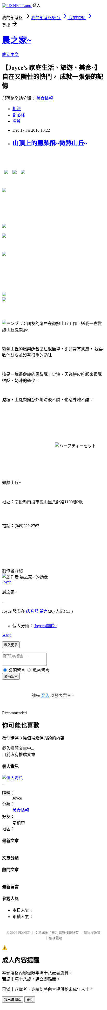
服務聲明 (55, 938)
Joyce (6, 582)
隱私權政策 (92, 933)
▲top (6, 635)
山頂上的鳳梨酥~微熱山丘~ (49, 143)
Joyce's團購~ (45, 626)
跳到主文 (10, 54)
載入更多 (11, 645)
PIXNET (24, 933)
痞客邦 (32, 611)
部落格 (18, 115)
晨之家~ (16, 40)
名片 (16, 121)
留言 (43, 611)
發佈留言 (11, 677)
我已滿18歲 (12, 1000)
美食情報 (44, 98)
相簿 (16, 109)
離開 (29, 1000)
